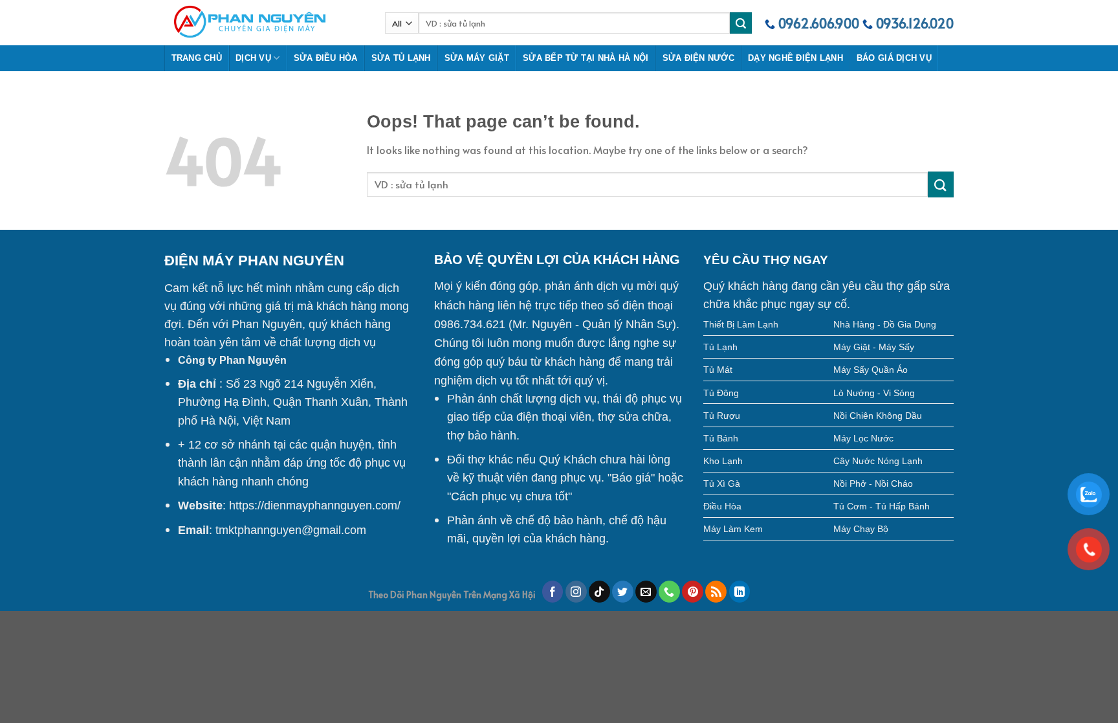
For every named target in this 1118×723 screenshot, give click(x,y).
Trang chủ (196, 58)
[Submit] (941, 184)
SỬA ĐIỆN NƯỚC (698, 58)
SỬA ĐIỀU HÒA (326, 58)
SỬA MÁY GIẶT (476, 58)
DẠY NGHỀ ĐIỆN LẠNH (795, 58)
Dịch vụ (253, 58)
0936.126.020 (915, 23)
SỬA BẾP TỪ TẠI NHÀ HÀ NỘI (585, 58)
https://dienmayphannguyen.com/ (314, 505)
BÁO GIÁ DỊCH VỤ (894, 58)
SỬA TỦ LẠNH (401, 58)
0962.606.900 (818, 23)
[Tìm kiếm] (741, 23)
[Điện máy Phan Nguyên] (265, 22)
